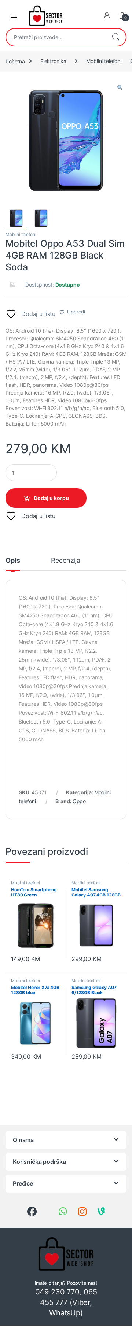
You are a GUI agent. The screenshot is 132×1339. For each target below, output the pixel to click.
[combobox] (55, 37)
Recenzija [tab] (65, 560)
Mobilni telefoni (103, 61)
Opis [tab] (13, 560)
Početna (15, 61)
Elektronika (53, 61)
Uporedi (76, 312)
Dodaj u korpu (51, 498)
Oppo (79, 801)
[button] (120, 87)
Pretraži (115, 37)
